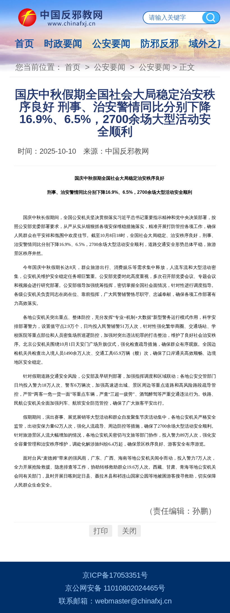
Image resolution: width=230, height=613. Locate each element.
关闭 (129, 531)
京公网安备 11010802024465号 (115, 588)
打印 (100, 531)
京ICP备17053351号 (115, 575)
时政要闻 (63, 43)
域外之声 (208, 43)
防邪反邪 (160, 43)
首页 (24, 43)
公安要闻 (111, 43)
